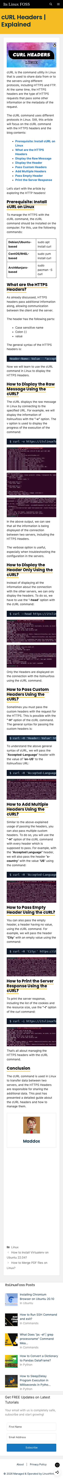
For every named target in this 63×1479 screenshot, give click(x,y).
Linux (14, 1247)
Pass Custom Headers (31, 167)
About (20, 1464)
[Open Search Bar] (51, 4)
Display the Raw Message (33, 158)
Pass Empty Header (29, 175)
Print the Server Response (33, 180)
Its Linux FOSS (16, 4)
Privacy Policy (38, 1464)
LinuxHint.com (51, 1473)
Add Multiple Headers (30, 171)
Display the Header (28, 162)
